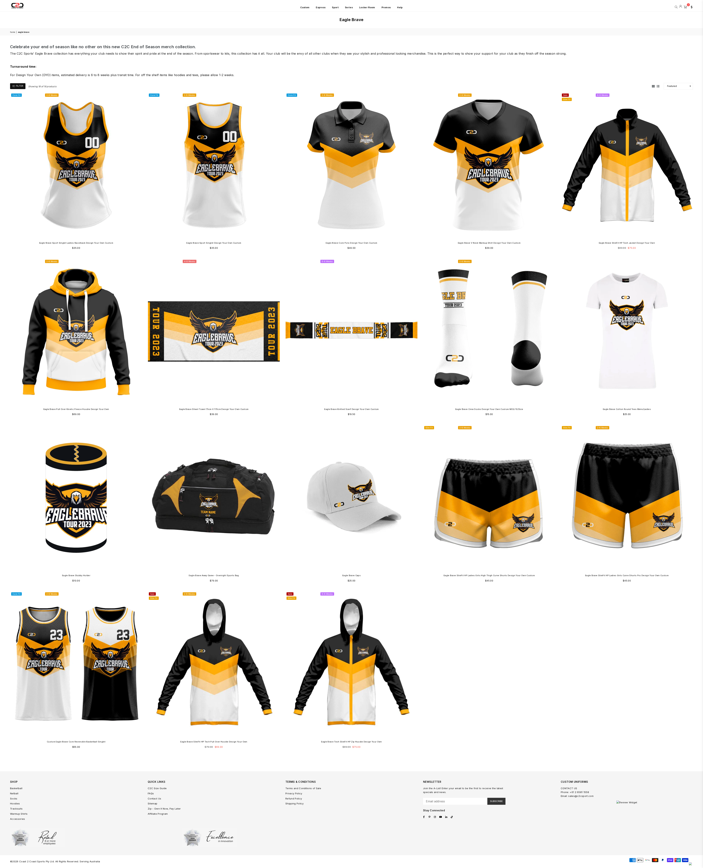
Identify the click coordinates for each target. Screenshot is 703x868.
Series (349, 7)
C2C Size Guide (157, 788)
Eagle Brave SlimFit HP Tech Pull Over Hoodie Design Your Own (213, 741)
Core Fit (16, 95)
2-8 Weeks (51, 95)
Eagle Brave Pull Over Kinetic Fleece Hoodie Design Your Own (76, 409)
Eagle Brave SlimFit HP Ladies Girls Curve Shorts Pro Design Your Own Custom (627, 575)
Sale (565, 95)
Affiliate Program (158, 813)
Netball (14, 793)
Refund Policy (293, 798)
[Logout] (680, 6)
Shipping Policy (294, 803)
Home (12, 32)
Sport (335, 7)
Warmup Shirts (18, 813)
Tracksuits (16, 808)
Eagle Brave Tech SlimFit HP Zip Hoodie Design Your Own (351, 741)
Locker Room (367, 7)
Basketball (16, 788)
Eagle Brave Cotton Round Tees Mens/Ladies (627, 409)
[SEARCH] (676, 6)
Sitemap (152, 803)
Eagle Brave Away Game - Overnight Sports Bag (214, 575)
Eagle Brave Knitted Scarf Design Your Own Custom (351, 409)
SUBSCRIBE (496, 801)
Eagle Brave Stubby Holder (76, 575)
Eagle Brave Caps (351, 575)
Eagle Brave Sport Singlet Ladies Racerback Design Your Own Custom (76, 243)
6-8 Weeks (602, 95)
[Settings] (691, 6)
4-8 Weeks (189, 261)
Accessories (17, 818)
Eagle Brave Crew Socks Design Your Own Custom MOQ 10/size (489, 409)
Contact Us (154, 798)
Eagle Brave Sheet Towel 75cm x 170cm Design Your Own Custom (214, 409)
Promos (386, 7)
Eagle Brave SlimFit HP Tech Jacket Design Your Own (627, 243)
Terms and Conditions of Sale (303, 788)
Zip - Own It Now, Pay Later (164, 808)
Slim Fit (566, 99)
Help (400, 7)
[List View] (658, 86)
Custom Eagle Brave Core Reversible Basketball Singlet (76, 741)
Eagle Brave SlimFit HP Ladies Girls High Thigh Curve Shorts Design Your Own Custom (489, 575)
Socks (13, 798)
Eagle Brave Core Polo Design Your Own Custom (351, 243)
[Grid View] (653, 86)
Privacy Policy (293, 793)
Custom (304, 7)
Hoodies (15, 803)
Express (321, 7)
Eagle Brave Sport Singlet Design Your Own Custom (213, 243)
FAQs (151, 793)
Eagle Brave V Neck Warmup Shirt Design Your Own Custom (489, 243)
